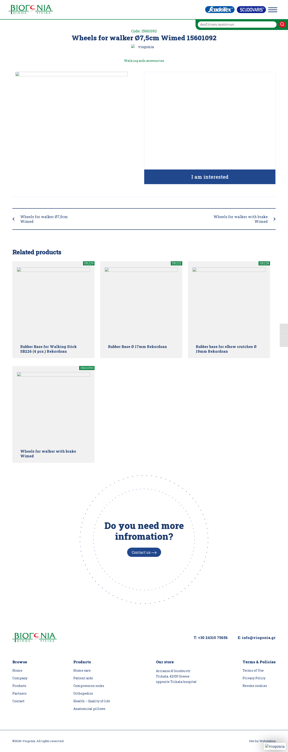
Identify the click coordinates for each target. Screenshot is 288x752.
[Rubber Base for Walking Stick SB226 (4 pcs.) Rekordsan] (53, 304)
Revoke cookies (255, 686)
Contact (18, 701)
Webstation (267, 741)
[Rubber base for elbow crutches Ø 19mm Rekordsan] (229, 304)
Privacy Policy (254, 678)
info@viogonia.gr (259, 637)
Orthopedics (83, 693)
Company (19, 678)
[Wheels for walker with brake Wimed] (53, 408)
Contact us (141, 552)
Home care (82, 670)
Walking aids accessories (144, 61)
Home (17, 670)
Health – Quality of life (91, 701)
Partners (19, 693)
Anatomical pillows (89, 709)
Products (19, 686)
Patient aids (83, 678)
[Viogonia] (31, 10)
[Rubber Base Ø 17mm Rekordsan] (141, 304)
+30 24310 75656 (213, 637)
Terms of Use (253, 670)
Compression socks (88, 686)
